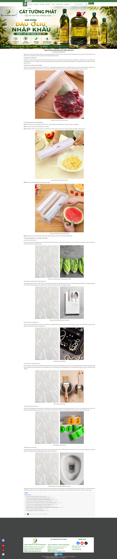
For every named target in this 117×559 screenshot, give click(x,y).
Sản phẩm (42, 4)
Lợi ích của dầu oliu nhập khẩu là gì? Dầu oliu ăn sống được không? (39, 501)
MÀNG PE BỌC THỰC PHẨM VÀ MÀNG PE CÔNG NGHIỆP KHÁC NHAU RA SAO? (42, 507)
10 (43, 514)
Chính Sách (66, 4)
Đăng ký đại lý (59, 4)
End (46, 514)
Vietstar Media (68, 557)
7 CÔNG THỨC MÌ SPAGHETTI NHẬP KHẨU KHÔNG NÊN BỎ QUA (39, 499)
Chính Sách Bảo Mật (76, 549)
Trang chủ (30, 4)
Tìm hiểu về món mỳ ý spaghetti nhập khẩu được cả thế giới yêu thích (39, 504)
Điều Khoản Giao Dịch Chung (78, 546)
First (25, 514)
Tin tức (53, 4)
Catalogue (47, 4)
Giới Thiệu (36, 4)
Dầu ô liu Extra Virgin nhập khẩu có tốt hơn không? (36, 496)
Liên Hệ (29, 8)
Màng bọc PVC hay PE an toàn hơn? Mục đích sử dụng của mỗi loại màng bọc (41, 502)
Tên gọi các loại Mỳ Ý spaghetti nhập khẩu (34, 509)
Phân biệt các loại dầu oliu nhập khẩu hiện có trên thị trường (37, 505)
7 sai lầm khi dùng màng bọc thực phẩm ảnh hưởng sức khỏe (38, 498)
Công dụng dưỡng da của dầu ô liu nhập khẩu (35, 510)
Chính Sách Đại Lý (76, 547)
